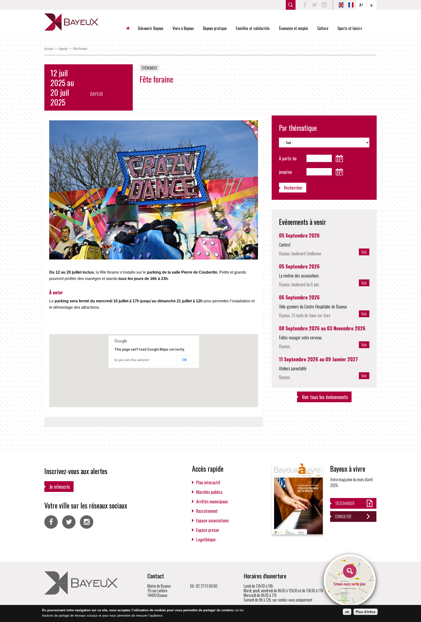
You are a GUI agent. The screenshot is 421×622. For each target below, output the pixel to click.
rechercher (291, 5)
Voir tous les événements (325, 397)
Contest (284, 244)
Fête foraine (80, 48)
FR (351, 5)
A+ (361, 5)
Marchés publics (209, 492)
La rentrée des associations (299, 275)
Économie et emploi (293, 28)
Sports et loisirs (349, 28)
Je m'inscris (59, 486)
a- (371, 5)
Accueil (130, 28)
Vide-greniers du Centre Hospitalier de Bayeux (313, 306)
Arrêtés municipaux (212, 501)
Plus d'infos (365, 612)
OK (184, 360)
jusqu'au (285, 172)
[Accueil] (71, 22)
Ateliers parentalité (292, 368)
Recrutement (207, 511)
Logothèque (206, 539)
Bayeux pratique (215, 28)
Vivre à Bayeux (183, 28)
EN (341, 5)
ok (347, 612)
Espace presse (207, 530)
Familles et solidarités (253, 28)
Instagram (324, 5)
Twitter (314, 5)
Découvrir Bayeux (150, 28)
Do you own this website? (132, 360)
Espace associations (212, 520)
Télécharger (344, 503)
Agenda (63, 48)
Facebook (305, 5)
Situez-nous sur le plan (349, 583)
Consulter (343, 516)
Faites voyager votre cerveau (300, 337)
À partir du (288, 158)
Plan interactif (208, 482)
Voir (364, 252)
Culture (322, 28)
